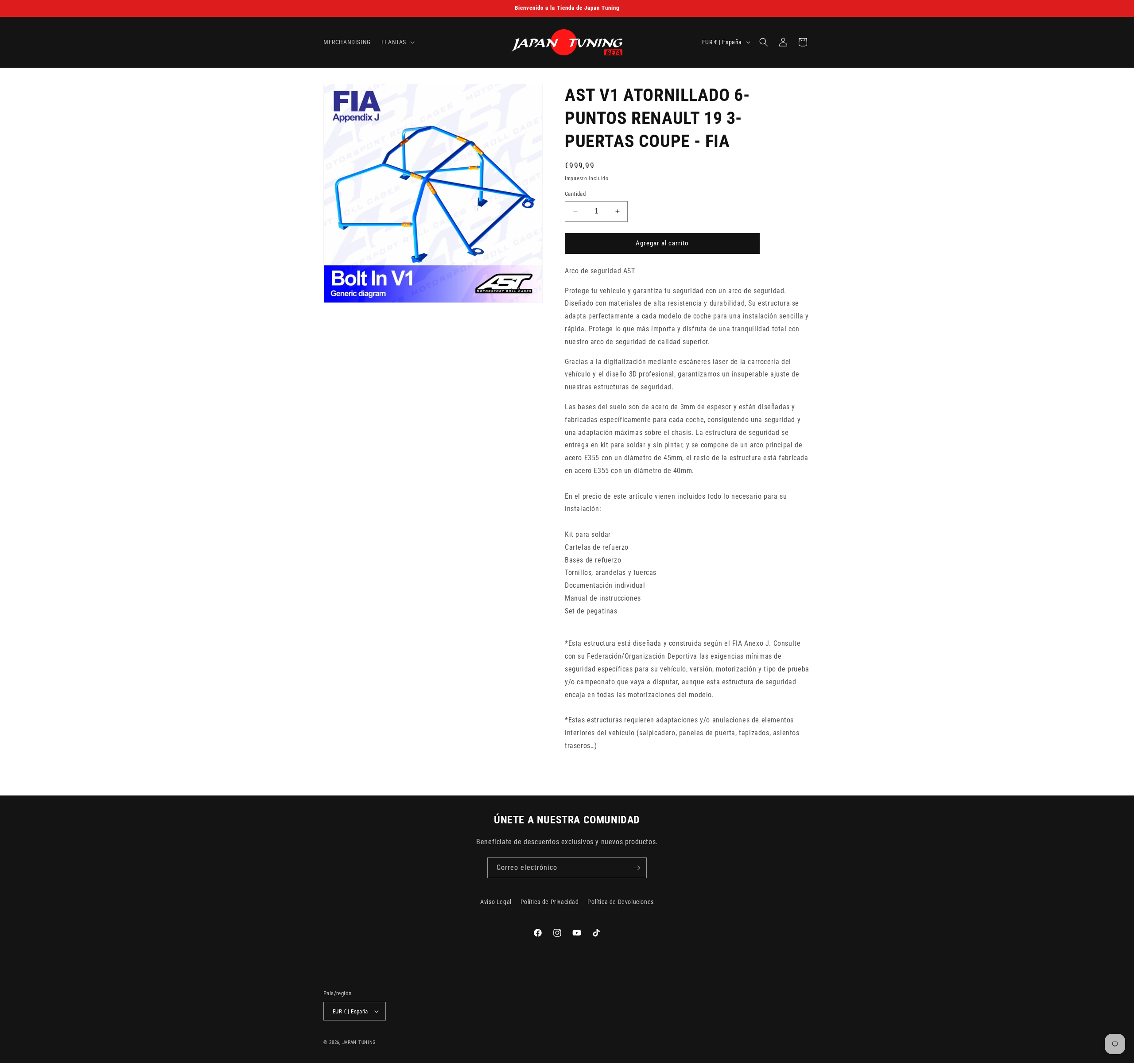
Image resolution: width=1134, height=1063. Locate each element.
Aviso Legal (496, 901)
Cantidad (575, 193)
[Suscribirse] (636, 867)
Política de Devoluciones (620, 901)
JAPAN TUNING (359, 1042)
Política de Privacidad (549, 901)
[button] (397, 42)
